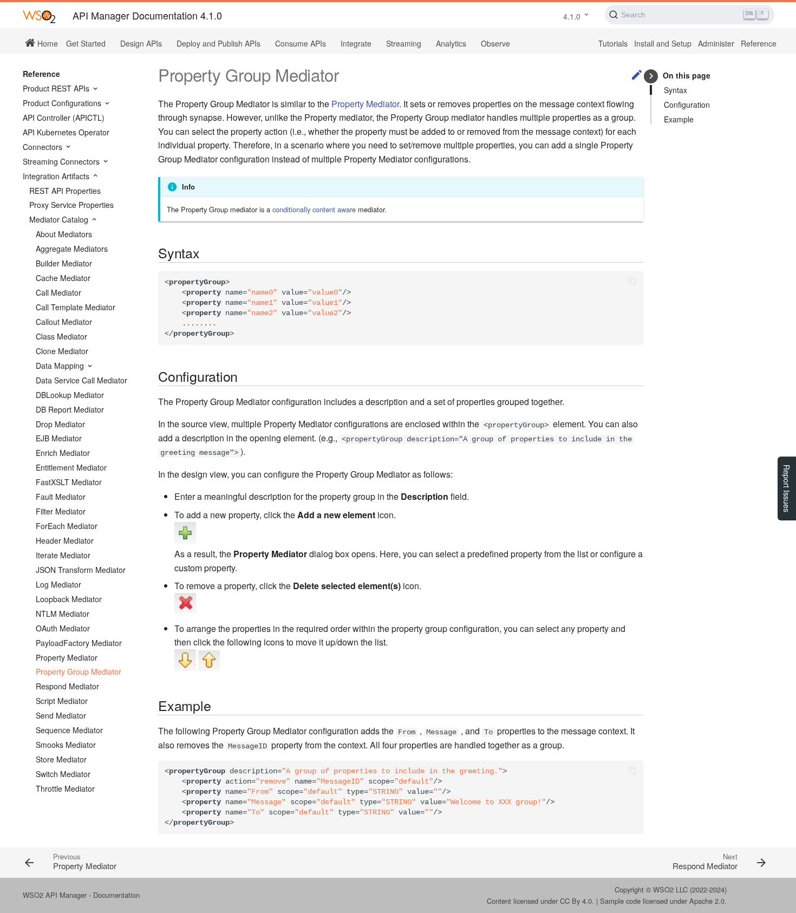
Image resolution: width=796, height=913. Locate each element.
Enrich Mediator (63, 453)
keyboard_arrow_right (651, 76)
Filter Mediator (61, 511)
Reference (759, 43)
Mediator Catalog (59, 219)
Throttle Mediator (65, 788)
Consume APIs (300, 43)
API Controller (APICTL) (64, 117)
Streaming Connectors (62, 161)
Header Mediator (65, 540)
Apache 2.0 (707, 901)
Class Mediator (61, 336)
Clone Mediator (62, 351)
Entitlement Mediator (71, 467)
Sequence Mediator (69, 730)
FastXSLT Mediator (69, 482)
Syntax (675, 90)
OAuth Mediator (63, 628)
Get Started (86, 43)
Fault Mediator (61, 496)
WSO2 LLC (670, 889)
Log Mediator (58, 584)
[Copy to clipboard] (632, 282)
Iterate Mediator (63, 555)
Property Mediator (66, 657)
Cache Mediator (63, 278)
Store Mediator (61, 759)
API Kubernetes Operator (66, 132)
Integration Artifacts (57, 176)
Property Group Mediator (78, 671)
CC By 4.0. (577, 901)
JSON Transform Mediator (81, 570)
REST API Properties (65, 190)
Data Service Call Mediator (81, 380)
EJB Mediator (59, 438)
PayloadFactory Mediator (79, 643)
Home (46, 42)
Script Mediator (62, 701)
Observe (495, 43)
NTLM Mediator (62, 613)
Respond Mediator (67, 686)
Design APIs (141, 43)
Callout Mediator (64, 322)
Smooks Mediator (66, 744)
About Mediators (64, 234)
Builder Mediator (64, 263)
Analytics (451, 43)
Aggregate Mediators (72, 248)
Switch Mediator (63, 774)
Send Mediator (61, 715)
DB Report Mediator (70, 409)
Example (679, 119)
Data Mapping (61, 365)
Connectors (43, 147)
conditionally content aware (314, 209)
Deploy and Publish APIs (218, 43)
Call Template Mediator (75, 307)
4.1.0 (571, 16)
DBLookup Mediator (70, 395)
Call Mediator (58, 292)
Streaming (403, 43)
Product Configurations (63, 103)
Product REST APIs (57, 88)
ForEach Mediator (66, 526)
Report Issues (786, 488)
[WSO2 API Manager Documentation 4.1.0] (39, 16)
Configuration (687, 104)
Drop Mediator (60, 424)
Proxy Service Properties (71, 205)
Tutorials (613, 43)
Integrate (356, 43)
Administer (716, 43)
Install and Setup (662, 43)
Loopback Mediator (69, 599)
